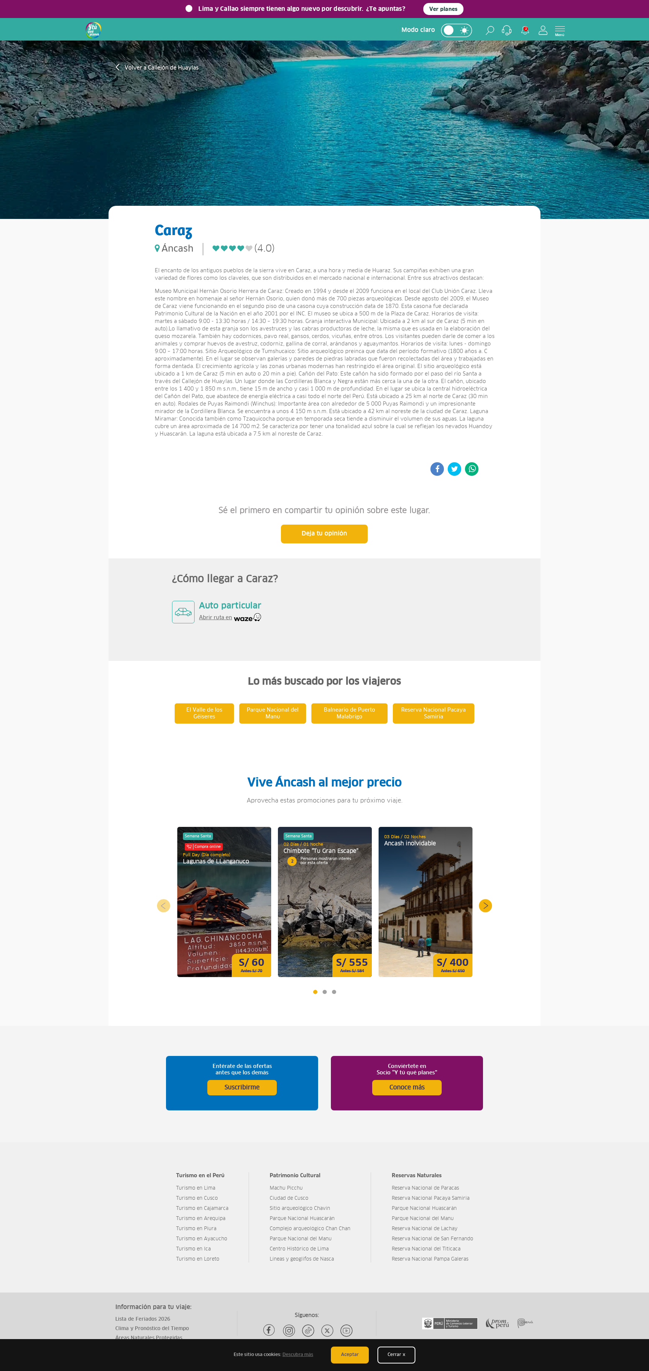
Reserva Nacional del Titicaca (426, 1249)
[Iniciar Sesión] (543, 30)
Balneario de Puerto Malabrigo (349, 713)
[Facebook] (270, 1331)
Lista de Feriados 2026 (142, 1319)
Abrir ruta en (215, 617)
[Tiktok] (308, 1331)
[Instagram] (289, 1331)
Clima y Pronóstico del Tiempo (152, 1328)
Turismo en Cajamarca (202, 1208)
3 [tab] (334, 992)
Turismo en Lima (195, 1188)
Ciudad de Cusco (289, 1198)
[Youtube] (346, 1331)
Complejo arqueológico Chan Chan (310, 1228)
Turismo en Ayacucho (201, 1239)
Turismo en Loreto (197, 1259)
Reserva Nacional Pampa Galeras (430, 1259)
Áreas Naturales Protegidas (148, 1338)
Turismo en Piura (196, 1228)
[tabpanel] (224, 902)
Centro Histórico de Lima (299, 1249)
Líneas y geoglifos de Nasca (302, 1259)
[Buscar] (490, 30)
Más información (224, 902)
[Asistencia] (507, 30)
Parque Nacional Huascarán (302, 1218)
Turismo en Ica (193, 1249)
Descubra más (297, 1355)
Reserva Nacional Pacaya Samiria (433, 713)
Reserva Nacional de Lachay (424, 1228)
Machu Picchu (286, 1188)
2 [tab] (324, 992)
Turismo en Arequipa (200, 1218)
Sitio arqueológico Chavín (300, 1208)
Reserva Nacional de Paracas (425, 1188)
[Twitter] (327, 1331)
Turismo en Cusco (197, 1198)
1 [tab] (315, 992)
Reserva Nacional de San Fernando (432, 1239)
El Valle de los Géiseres (204, 713)
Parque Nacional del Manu (273, 713)
